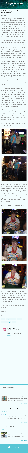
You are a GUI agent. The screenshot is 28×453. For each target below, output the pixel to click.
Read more (24, 404)
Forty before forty (11, 319)
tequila (14, 322)
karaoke (20, 319)
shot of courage (6, 322)
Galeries (17, 450)
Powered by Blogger (15, 447)
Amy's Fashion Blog (12, 328)
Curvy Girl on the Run (14, 4)
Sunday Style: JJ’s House (8, 427)
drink (3, 319)
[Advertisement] (14, 371)
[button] (26, 11)
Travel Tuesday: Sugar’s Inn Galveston (11, 409)
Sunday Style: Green (7, 391)
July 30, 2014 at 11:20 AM (13, 329)
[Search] (26, 3)
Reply (9, 335)
